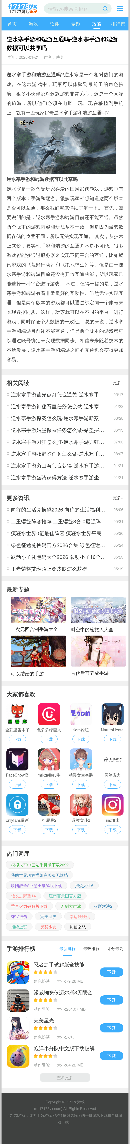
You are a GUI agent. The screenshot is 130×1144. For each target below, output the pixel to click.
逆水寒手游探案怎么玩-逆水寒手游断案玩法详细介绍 (70, 418)
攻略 (97, 23)
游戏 (33, 23)
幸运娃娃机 (80, 916)
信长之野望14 (23, 896)
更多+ (118, 382)
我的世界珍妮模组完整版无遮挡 (39, 875)
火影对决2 (103, 906)
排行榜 (118, 23)
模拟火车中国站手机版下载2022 (40, 865)
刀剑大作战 (71, 906)
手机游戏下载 (96, 1115)
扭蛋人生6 (84, 885)
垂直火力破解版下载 (29, 906)
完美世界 (48, 916)
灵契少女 (48, 927)
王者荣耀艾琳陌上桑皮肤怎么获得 (49, 568)
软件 (54, 23)
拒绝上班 (19, 927)
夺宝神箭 (19, 916)
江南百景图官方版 (65, 896)
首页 (12, 23)
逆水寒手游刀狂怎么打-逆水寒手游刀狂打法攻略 (65, 441)
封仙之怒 (78, 927)
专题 (75, 23)
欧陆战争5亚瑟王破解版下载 (36, 885)
